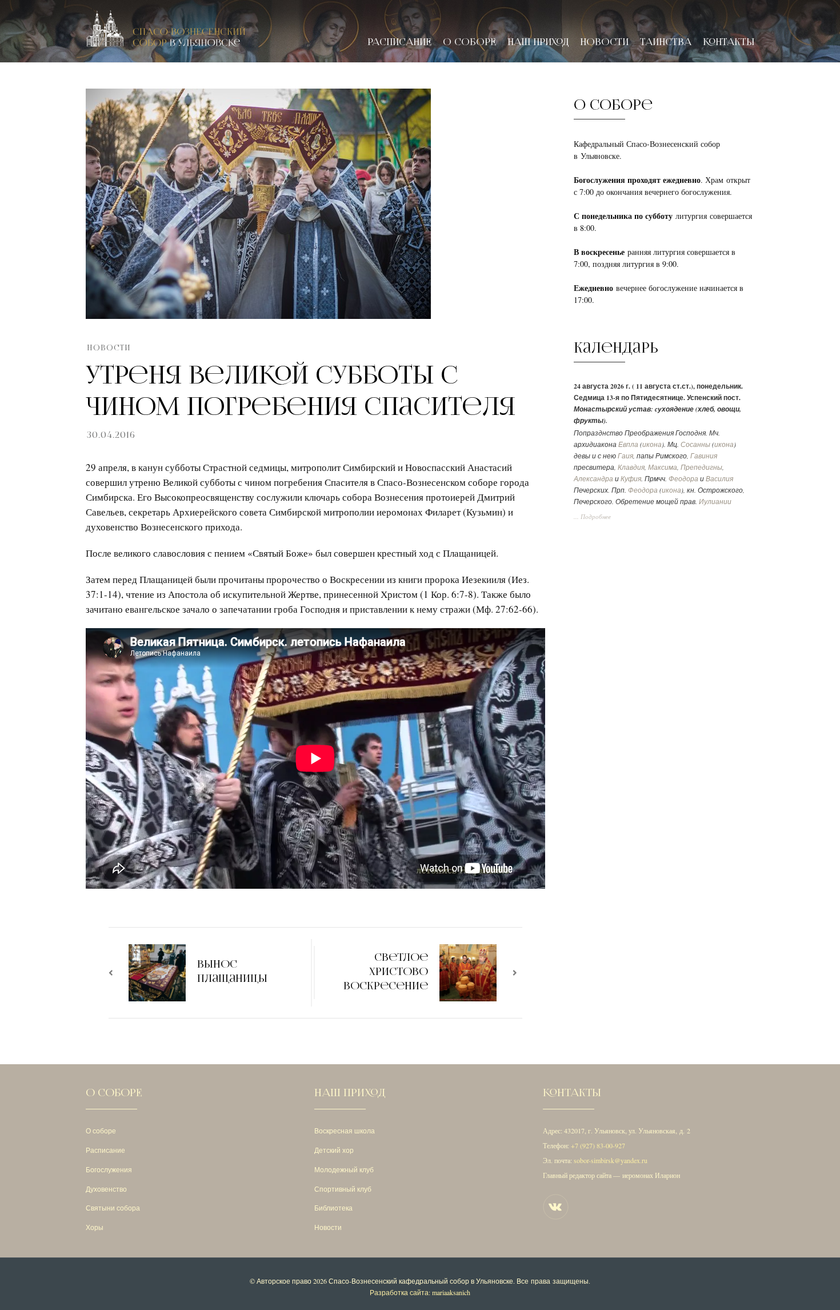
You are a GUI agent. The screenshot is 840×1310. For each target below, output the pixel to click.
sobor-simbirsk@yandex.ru (610, 1160)
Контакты (728, 42)
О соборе (469, 42)
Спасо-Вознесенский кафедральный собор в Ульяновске (421, 1280)
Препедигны (701, 467)
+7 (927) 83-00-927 (598, 1145)
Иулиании (715, 501)
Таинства (665, 42)
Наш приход (538, 42)
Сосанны (695, 444)
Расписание (399, 42)
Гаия (625, 456)
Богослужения (109, 1169)
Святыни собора (113, 1207)
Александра (593, 478)
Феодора (683, 478)
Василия (719, 478)
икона (652, 444)
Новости (604, 42)
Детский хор (334, 1150)
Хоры (94, 1227)
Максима (662, 467)
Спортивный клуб (342, 1188)
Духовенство (106, 1188)
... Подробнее (592, 517)
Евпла (628, 444)
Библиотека (333, 1207)
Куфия (631, 478)
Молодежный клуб (344, 1169)
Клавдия (631, 467)
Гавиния (703, 456)
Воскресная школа (344, 1130)
